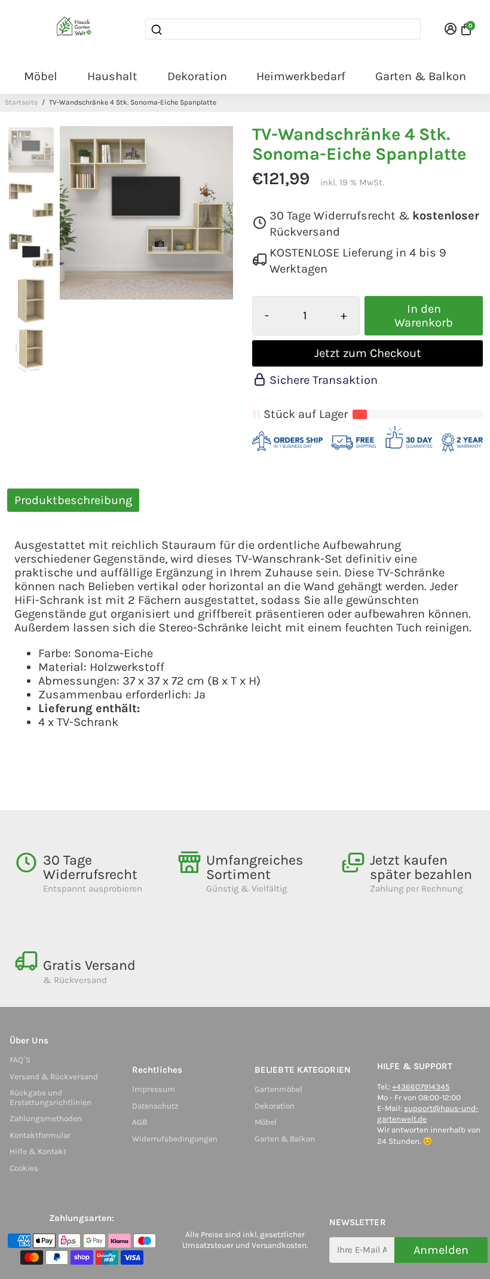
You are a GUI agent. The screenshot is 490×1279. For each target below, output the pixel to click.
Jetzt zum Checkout (367, 353)
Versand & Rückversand (54, 1076)
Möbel (40, 76)
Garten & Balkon (420, 76)
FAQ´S (20, 1059)
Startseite (21, 102)
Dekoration (197, 76)
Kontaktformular (40, 1135)
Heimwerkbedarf (300, 76)
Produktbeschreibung (73, 500)
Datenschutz (155, 1105)
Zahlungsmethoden (46, 1118)
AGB (139, 1122)
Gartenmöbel (278, 1089)
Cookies (24, 1168)
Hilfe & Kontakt (38, 1151)
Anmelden (441, 1250)
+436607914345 (421, 1086)
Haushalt (112, 76)
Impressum (153, 1089)
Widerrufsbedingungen (175, 1138)
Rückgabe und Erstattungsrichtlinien (50, 1097)
